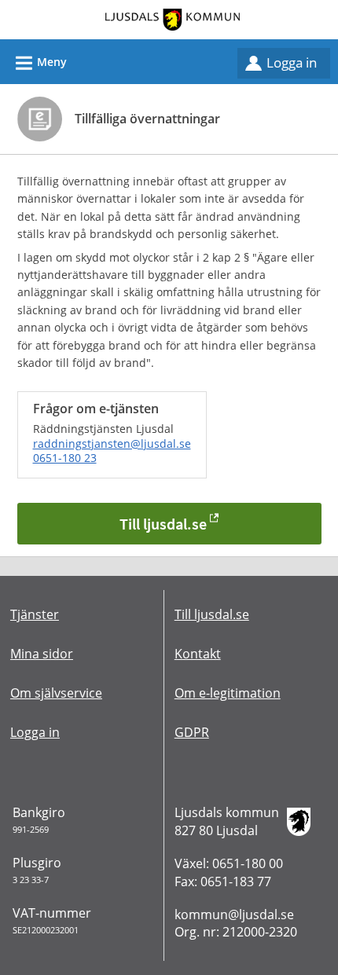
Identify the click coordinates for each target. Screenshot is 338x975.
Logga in (291, 62)
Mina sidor (41, 653)
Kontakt (198, 653)
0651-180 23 (65, 457)
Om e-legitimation (228, 693)
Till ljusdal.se (163, 523)
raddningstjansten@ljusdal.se (112, 443)
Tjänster (34, 614)
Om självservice (56, 693)
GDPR (192, 732)
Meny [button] (39, 63)
